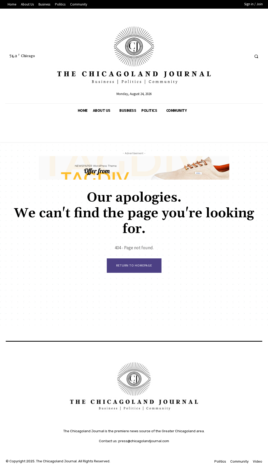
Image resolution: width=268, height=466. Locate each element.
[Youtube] (244, 56)
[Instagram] (205, 56)
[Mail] (225, 56)
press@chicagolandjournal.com (143, 441)
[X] (235, 56)
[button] (256, 56)
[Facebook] (196, 56)
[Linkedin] (215, 56)
